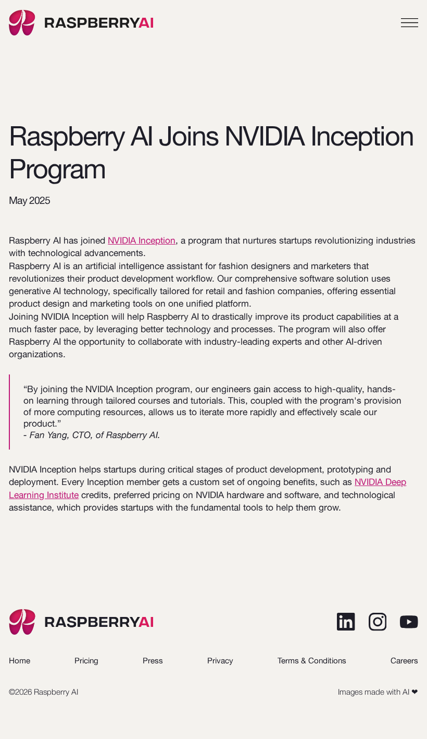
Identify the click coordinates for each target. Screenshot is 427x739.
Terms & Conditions (312, 660)
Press (153, 660)
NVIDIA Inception (141, 240)
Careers (404, 660)
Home (19, 660)
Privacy (220, 660)
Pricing (86, 660)
